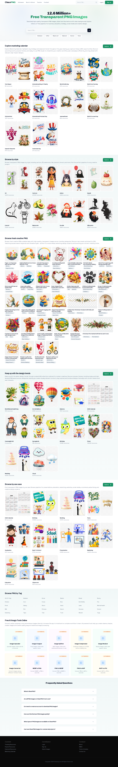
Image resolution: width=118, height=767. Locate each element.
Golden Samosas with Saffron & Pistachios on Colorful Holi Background (74, 288)
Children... (85, 291)
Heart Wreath (55, 291)
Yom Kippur (8, 84)
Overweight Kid (9, 441)
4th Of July (8, 598)
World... (8, 266)
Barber (62, 598)
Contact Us (82, 751)
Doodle (62, 225)
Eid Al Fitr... (109, 266)
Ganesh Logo (39, 360)
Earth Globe (87, 268)
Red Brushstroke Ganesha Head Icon (39, 358)
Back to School (30, 2)
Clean (10, 2)
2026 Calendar (91, 409)
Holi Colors (39, 291)
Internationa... (41, 313)
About (81, 744)
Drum (11, 337)
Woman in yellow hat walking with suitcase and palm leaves (26, 358)
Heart (61, 605)
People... (101, 291)
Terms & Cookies (83, 749)
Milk (6, 609)
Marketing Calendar (10, 751)
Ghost (43, 605)
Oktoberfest (8, 116)
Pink (24, 609)
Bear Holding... (57, 268)
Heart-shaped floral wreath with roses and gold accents (57, 288)
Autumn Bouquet (75, 339)
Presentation (63, 550)
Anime (61, 193)
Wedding (7, 473)
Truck (61, 612)
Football (46, 2)
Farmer (101, 315)
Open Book (55, 315)
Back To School (36, 550)
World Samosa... (103, 289)
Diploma (62, 409)
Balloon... (71, 268)
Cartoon (34, 193)
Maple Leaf (56, 35)
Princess (44, 609)
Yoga (98, 612)
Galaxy (25, 605)
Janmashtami (64, 116)
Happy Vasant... (10, 362)
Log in (101, 2)
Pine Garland (95, 336)
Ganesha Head (39, 362)
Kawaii (89, 193)
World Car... (50, 360)
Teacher (39, 2)
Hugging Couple (41, 315)
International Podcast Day (39, 116)
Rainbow (29, 266)
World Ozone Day (87, 289)
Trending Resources (10, 744)
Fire (98, 602)
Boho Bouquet (75, 337)
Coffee (47, 35)
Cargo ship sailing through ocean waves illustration (26, 288)
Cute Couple (41, 339)
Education (8, 582)
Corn (24, 602)
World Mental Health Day (11, 409)
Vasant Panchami (57, 313)
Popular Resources (10, 747)
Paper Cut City (9, 268)
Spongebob (35, 441)
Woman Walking (25, 362)
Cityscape (46, 266)
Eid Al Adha (82, 602)
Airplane (25, 598)
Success (81, 609)
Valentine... (56, 266)
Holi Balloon (71, 266)
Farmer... (8, 315)
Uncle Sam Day (36, 148)
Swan (56, 339)
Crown (43, 602)
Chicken (7, 602)
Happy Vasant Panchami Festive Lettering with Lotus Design (11, 358)
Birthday (62, 441)
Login (43, 744)
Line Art (7, 225)
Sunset (99, 609)
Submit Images (46, 749)
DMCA (80, 747)
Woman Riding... (51, 362)
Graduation (8, 550)
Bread (80, 598)
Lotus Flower (9, 291)
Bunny (99, 598)
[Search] (96, 2)
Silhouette (90, 225)
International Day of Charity (40, 84)
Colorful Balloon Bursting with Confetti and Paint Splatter (75, 264)
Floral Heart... (55, 289)
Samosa (74, 289)
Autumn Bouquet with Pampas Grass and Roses (75, 335)
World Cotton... (9, 313)
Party (88, 518)
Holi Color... (39, 289)
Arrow (43, 598)
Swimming (7, 612)
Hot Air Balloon (36, 409)
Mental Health (101, 605)
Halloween (21, 2)
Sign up (109, 2)
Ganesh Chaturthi (10, 148)
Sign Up (44, 747)
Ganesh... (8, 289)
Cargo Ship (30, 289)
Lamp (80, 605)
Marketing (90, 550)
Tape (24, 612)
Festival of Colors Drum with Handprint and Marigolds (11, 335)
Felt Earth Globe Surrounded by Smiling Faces (89, 264)
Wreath (81, 612)
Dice (61, 602)
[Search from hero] (89, 30)
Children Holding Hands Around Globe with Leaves (88, 288)
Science (72, 35)
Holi (69, 289)
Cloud (34, 473)
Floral (88, 441)
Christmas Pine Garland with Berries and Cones (96, 333)
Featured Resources (10, 749)
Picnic (79, 35)
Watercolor (35, 225)
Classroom (35, 582)
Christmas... (71, 313)
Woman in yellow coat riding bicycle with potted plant (52, 358)
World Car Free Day (92, 84)
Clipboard (64, 35)
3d (5, 193)
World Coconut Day (92, 116)
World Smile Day (64, 84)
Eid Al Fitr (102, 266)
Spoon (62, 609)
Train (43, 612)
